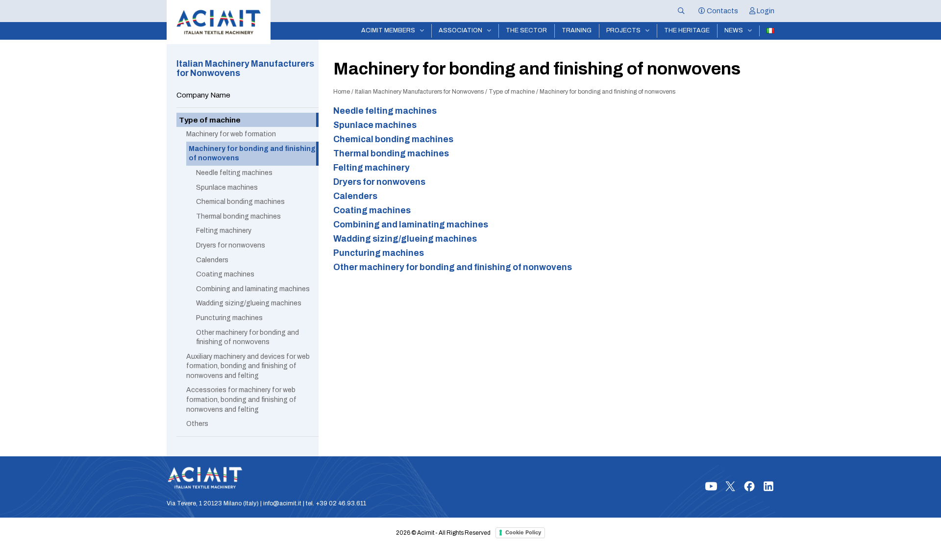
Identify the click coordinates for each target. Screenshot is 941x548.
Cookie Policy (523, 532)
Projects (623, 30)
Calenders (355, 196)
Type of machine (512, 91)
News (733, 30)
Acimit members (388, 30)
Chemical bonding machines (393, 139)
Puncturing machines (378, 253)
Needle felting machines (385, 111)
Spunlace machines (375, 125)
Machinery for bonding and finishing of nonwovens (252, 153)
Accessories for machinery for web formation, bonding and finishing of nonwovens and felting (241, 399)
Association (460, 30)
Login (764, 11)
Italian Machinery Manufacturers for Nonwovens (419, 91)
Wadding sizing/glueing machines (405, 239)
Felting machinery (371, 168)
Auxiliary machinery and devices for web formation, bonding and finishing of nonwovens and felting (248, 366)
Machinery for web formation (231, 134)
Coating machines (372, 210)
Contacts (721, 11)
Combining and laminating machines (410, 224)
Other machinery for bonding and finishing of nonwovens (452, 267)
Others (197, 423)
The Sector (526, 30)
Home (341, 91)
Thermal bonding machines (238, 216)
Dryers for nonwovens (379, 182)
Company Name (203, 95)
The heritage (687, 30)
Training (577, 30)
